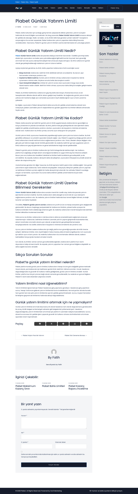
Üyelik (46, 8)
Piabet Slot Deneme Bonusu (75, 335)
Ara (100, 22)
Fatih (19, 27)
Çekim (60, 8)
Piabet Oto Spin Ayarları (108, 142)
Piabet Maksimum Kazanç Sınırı (25, 387)
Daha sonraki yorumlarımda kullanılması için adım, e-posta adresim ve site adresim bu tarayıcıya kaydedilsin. (52, 455)
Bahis (94, 8)
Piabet (34, 8)
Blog (40, 8)
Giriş (66, 8)
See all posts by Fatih (54, 364)
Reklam (100, 8)
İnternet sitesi (60, 442)
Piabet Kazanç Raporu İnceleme (78, 387)
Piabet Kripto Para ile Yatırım (33, 335)
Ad (22, 433)
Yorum (24, 416)
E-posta (24, 442)
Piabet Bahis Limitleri (53, 386)
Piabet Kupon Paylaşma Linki (109, 98)
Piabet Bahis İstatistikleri (108, 120)
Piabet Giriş (115, 8)
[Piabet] (18, 8)
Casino (79, 8)
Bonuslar (87, 8)
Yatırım (53, 8)
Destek (72, 8)
